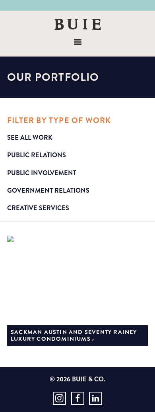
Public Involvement (41, 173)
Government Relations (48, 190)
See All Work (29, 137)
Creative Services (38, 208)
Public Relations (36, 155)
